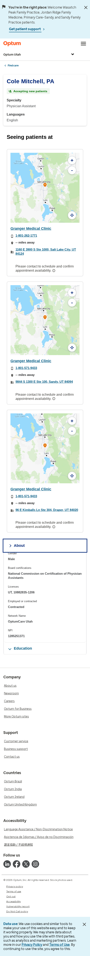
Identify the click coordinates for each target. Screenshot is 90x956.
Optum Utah (12, 54)
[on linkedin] (7, 864)
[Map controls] (72, 215)
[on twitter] (26, 864)
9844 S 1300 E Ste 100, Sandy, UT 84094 (44, 381)
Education (23, 648)
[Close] (85, 7)
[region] (45, 597)
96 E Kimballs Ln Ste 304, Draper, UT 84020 (46, 510)
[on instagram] (35, 864)
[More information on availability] (54, 270)
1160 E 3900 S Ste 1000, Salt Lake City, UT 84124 (45, 251)
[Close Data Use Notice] (84, 924)
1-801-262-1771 (26, 235)
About (19, 545)
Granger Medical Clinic (30, 228)
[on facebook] (16, 864)
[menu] (83, 44)
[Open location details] (45, 185)
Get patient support (25, 29)
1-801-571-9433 (26, 368)
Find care (13, 65)
